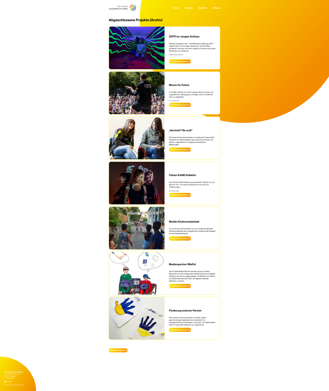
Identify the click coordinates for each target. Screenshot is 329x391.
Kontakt (6, 384)
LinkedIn (9, 381)
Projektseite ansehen (179, 61)
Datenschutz (20, 384)
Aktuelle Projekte (117, 350)
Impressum (12, 384)
